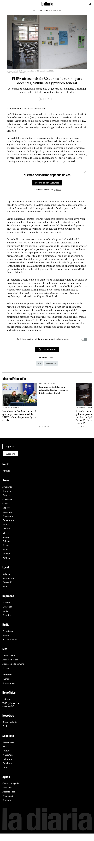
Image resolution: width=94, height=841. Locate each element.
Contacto (6, 800)
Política (6, 545)
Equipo (5, 726)
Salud (5, 549)
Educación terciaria (52, 10)
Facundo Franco (82, 427)
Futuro (5, 524)
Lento (5, 611)
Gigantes (6, 615)
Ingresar (10, 446)
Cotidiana (7, 499)
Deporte (6, 507)
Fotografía (7, 674)
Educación (37, 10)
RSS (4, 746)
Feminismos (8, 520)
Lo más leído (8, 655)
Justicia (6, 528)
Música (5, 635)
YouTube (6, 750)
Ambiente (7, 487)
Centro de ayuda (10, 783)
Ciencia (6, 495)
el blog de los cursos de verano (48, 147)
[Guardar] (41, 99)
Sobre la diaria (9, 722)
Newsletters (8, 742)
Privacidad (7, 796)
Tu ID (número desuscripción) (10, 704)
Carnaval (6, 491)
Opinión (6, 541)
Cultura (6, 503)
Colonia (6, 574)
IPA (39, 363)
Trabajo (6, 553)
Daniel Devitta (44, 427)
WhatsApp (7, 755)
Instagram (7, 759)
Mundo (5, 537)
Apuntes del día (10, 659)
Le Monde (7, 606)
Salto (4, 586)
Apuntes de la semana (13, 664)
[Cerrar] (85, 172)
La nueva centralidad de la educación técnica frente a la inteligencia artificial (53, 390)
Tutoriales (7, 787)
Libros (5, 532)
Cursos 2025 (51, 363)
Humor (5, 679)
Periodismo (7, 631)
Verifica (6, 558)
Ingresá (57, 189)
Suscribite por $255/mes (47, 182)
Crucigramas (8, 683)
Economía (7, 512)
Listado (6, 699)
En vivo (6, 668)
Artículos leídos (9, 639)
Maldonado (8, 578)
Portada (6, 470)
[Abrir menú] (4, 4)
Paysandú (7, 582)
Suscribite (10, 453)
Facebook (7, 763)
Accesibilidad (8, 791)
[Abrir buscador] (90, 4)
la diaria (6, 602)
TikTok (5, 767)
